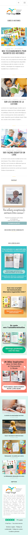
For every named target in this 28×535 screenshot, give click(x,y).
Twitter (24, 235)
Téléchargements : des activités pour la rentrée (14, 455)
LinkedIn (16, 235)
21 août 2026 (14, 417)
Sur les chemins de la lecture (14, 103)
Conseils (15, 99)
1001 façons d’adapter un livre (14, 153)
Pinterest (12, 235)
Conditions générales (14, 531)
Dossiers (23, 99)
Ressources (19, 48)
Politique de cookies (18, 529)
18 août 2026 (14, 437)
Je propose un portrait (14, 223)
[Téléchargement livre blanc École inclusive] (14, 375)
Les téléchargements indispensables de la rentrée (14, 476)
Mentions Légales (10, 527)
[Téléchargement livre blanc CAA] (14, 300)
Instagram (7, 235)
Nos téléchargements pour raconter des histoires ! (14, 52)
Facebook (3, 235)
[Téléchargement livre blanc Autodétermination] (14, 338)
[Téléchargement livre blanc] (14, 263)
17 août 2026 (14, 457)
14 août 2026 (14, 478)
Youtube (20, 235)
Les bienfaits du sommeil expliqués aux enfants (14, 415)
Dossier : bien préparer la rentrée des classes (14, 435)
